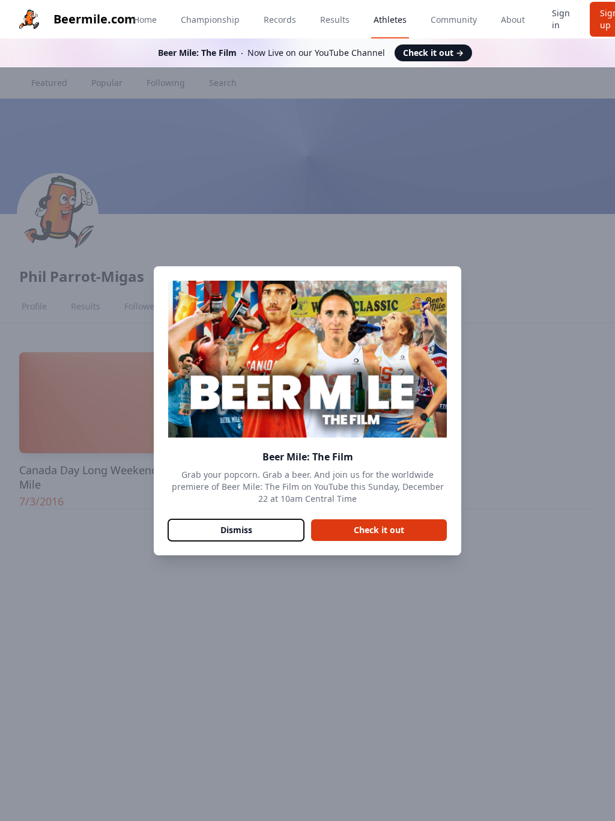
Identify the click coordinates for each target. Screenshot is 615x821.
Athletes (390, 19)
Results (335, 19)
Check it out (433, 52)
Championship (210, 19)
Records (280, 19)
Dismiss (236, 530)
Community (454, 19)
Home (145, 19)
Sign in (561, 19)
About (513, 19)
